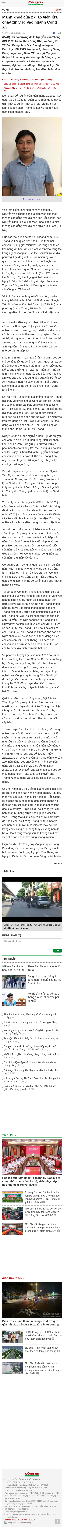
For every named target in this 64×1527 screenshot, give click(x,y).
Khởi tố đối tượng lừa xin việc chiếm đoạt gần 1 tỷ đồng (28, 79)
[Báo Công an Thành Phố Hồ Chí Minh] (35, 3)
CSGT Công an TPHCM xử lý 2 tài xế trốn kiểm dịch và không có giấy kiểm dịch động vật (43, 1335)
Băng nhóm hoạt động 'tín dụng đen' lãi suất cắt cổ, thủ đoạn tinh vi (44, 980)
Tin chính (8, 1135)
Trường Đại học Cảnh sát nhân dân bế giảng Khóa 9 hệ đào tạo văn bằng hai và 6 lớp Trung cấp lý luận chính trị (42, 1197)
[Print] (59, 33)
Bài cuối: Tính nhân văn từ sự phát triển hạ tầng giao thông (41, 1349)
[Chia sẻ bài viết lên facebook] (54, 33)
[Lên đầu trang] (57, 1521)
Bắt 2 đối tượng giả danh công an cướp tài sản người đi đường (31, 84)
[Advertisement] (32, 1113)
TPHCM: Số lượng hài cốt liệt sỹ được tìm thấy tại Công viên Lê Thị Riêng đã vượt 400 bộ (43, 1212)
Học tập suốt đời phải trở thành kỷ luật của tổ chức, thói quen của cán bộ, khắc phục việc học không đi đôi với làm (31, 1181)
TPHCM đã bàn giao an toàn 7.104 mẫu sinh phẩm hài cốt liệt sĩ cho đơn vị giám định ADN (43, 1227)
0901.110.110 (29, 1520)
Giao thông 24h (12, 1278)
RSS (59, 10)
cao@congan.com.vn (18, 1512)
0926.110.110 (17, 1520)
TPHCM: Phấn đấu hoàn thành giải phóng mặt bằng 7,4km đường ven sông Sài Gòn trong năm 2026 (42, 1368)
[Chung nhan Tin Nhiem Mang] (17, 1522)
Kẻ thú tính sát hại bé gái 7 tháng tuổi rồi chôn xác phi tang (43, 997)
